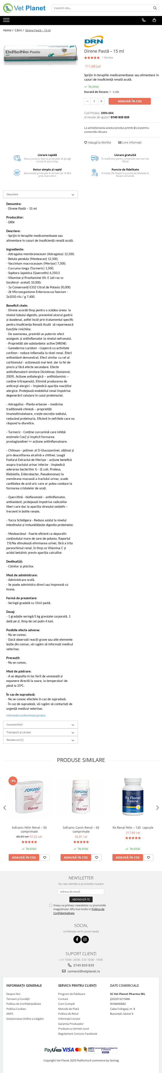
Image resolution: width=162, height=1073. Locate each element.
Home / (8, 30)
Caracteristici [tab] (15, 724)
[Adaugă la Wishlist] (45, 857)
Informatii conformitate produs (26, 715)
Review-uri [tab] (15, 740)
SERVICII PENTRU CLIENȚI (77, 985)
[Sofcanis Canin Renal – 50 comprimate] (81, 797)
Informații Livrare (69, 1019)
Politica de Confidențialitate (23, 1004)
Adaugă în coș (130, 101)
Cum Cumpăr (66, 1004)
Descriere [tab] (12, 194)
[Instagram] (85, 939)
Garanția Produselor (71, 1024)
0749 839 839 (83, 965)
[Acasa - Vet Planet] (24, 8)
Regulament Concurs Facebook (77, 1034)
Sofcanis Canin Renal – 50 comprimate (81, 829)
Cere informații (131, 142)
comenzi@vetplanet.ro (83, 971)
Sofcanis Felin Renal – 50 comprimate (29, 829)
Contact (63, 999)
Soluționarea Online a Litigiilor (25, 1019)
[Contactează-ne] (143, 20)
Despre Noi (13, 994)
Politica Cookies (16, 1009)
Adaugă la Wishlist (99, 142)
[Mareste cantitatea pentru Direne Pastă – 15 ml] (101, 101)
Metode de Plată (68, 1009)
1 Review (107, 57)
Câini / (20, 30)
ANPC (10, 1014)
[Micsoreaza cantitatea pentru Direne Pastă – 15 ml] (87, 101)
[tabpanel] (40, 55)
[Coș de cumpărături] (154, 20)
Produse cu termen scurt (73, 1028)
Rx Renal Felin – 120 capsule (133, 827)
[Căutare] (155, 8)
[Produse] (7, 21)
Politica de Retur (68, 1014)
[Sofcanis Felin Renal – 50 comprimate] (29, 796)
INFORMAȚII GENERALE (24, 985)
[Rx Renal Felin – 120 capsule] (133, 797)
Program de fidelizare (71, 994)
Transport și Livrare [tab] (19, 732)
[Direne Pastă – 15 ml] (40, 55)
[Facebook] (77, 939)
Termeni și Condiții (18, 999)
